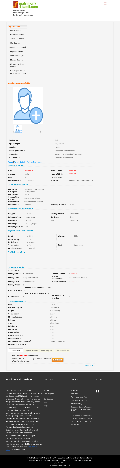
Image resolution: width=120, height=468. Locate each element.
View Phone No (63, 350)
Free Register (49, 394)
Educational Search (18, 34)
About (10, 162)
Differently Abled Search (17, 65)
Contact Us (48, 399)
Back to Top (90, 365)
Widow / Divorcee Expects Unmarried (18, 72)
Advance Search (17, 39)
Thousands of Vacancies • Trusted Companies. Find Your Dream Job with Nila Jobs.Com (82, 420)
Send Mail (16, 350)
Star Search (15, 43)
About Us (74, 394)
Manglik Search (16, 60)
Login (46, 405)
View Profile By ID (17, 56)
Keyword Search (16, 51)
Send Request (46, 350)
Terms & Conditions (79, 400)
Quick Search (15, 30)
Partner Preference (34, 162)
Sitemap (74, 390)
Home (46, 390)
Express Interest (32, 350)
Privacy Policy (76, 403)
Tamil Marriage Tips (79, 397)
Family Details (19, 162)
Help (45, 402)
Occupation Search (18, 47)
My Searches (14, 26)
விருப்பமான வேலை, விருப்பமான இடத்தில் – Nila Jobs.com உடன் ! (81, 410)
